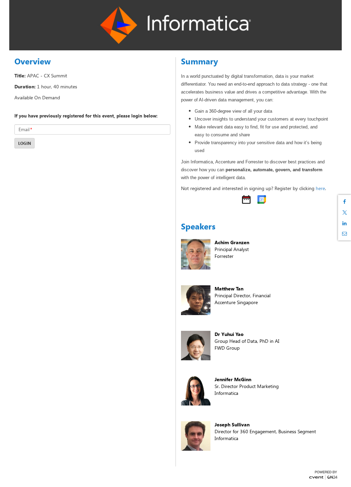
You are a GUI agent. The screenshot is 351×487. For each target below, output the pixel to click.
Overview (32, 61)
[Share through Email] (344, 233)
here (320, 188)
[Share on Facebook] (344, 202)
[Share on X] (344, 212)
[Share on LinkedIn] (344, 223)
